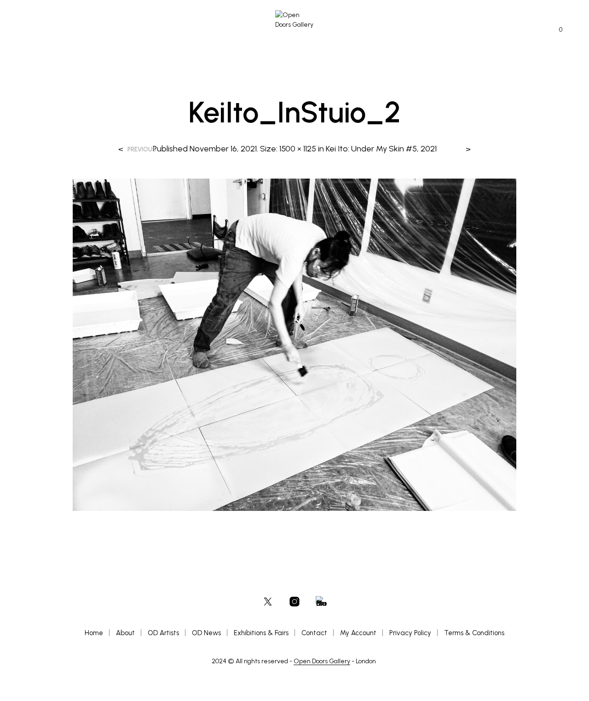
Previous (141, 149)
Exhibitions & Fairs (261, 633)
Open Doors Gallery (322, 661)
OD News (206, 633)
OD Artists (163, 633)
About (125, 633)
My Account (358, 633)
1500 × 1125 (297, 149)
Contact (314, 633)
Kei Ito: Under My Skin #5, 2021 (381, 149)
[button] (555, 30)
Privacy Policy (410, 633)
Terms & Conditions (474, 633)
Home (94, 633)
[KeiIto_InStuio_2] (294, 344)
